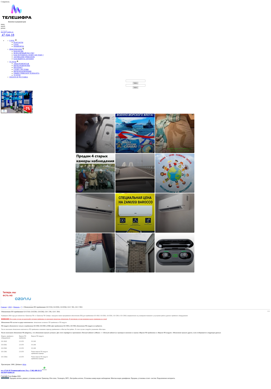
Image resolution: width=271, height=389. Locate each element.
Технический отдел (18, 370)
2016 (10, 307)
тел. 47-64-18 (5, 370)
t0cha (24, 364)
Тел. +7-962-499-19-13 (34, 370)
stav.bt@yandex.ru (7, 32)
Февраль (16, 307)
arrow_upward (3, 386)
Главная (4, 307)
